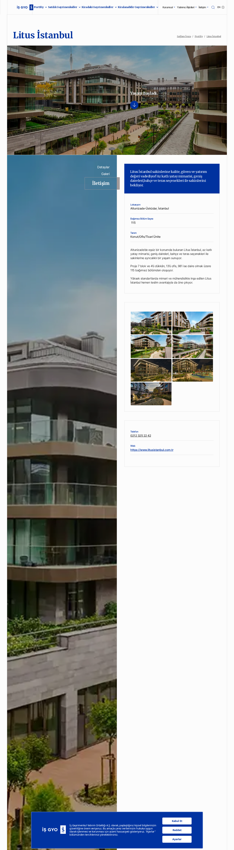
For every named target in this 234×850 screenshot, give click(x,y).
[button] (39, 7)
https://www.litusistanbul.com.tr (151, 450)
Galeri (105, 174)
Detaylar (103, 167)
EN (218, 7)
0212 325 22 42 (140, 435)
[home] (21, 7)
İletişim (101, 183)
